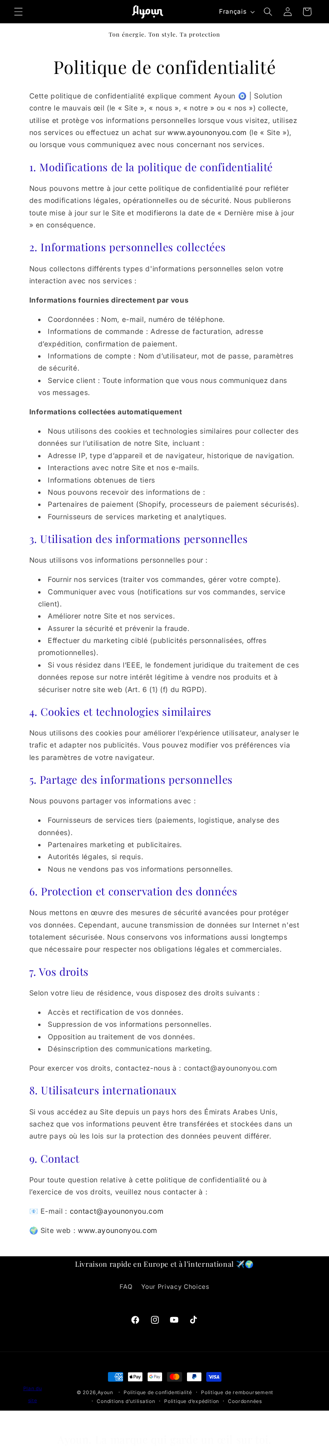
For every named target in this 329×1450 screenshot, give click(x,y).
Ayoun (105, 1392)
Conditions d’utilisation (126, 1401)
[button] (18, 11)
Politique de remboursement (237, 1392)
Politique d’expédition (191, 1401)
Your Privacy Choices (175, 1286)
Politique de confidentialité (158, 1392)
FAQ (126, 1286)
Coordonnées (245, 1401)
